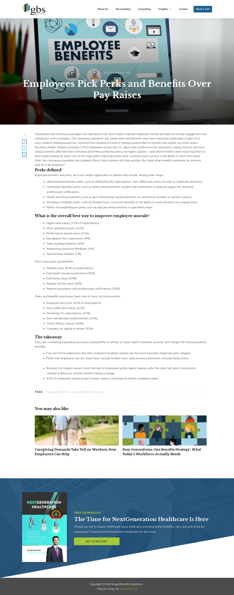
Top (225, 586)
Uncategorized (117, 111)
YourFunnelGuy (128, 589)
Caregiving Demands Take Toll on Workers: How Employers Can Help (77, 437)
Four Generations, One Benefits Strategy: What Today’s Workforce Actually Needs (164, 437)
